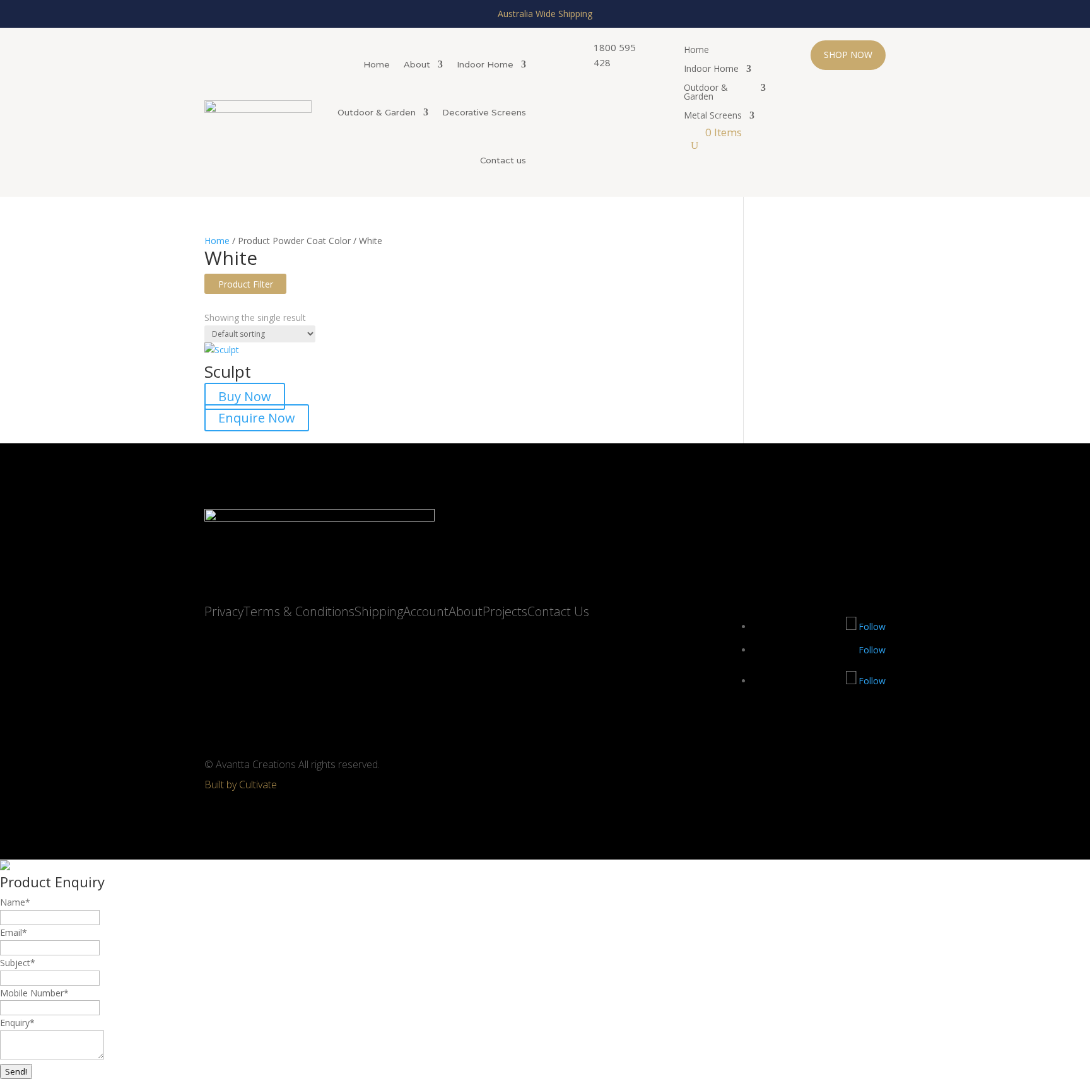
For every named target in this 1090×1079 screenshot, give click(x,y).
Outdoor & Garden (376, 112)
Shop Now (848, 55)
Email (13, 932)
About (417, 64)
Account (425, 611)
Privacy (223, 611)
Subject (17, 963)
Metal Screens (713, 116)
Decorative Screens (484, 112)
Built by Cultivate (240, 784)
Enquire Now (256, 417)
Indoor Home (485, 64)
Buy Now (244, 396)
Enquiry (17, 1023)
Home (376, 64)
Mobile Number (34, 993)
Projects (505, 611)
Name (15, 902)
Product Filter (245, 284)
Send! (16, 1071)
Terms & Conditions (299, 611)
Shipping (379, 611)
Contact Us (558, 611)
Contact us (503, 160)
